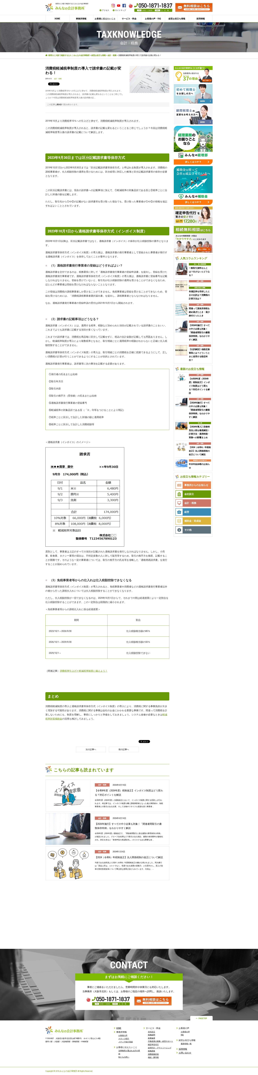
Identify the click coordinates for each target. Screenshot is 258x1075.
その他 (188, 529)
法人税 (200, 423)
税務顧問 (151, 1035)
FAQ (182, 1035)
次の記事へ (91, 749)
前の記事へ (124, 749)
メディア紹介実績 (125, 1042)
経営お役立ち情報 (98, 55)
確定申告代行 (153, 1045)
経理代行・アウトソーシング (159, 1048)
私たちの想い (123, 1057)
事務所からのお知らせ (200, 460)
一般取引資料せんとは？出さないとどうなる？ (199, 271)
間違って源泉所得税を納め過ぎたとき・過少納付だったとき (199, 312)
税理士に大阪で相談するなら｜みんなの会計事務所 (69, 55)
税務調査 (151, 1051)
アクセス (105, 10)
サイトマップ (120, 10)
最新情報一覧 (186, 1044)
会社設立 (189, 494)
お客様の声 (122, 1035)
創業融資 (151, 1038)
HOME (57, 18)
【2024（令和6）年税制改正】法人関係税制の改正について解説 (129, 857)
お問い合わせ (185, 1053)
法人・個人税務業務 (200, 264)
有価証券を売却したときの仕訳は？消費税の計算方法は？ (199, 295)
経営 (186, 512)
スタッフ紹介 (123, 1039)
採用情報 (200, 18)
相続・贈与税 (153, 1057)
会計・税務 (112, 55)
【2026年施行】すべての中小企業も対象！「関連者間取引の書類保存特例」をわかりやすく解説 (128, 826)
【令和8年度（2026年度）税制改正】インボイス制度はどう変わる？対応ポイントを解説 (129, 792)
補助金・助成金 (192, 520)
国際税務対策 (153, 1054)
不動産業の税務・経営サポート (160, 1041)
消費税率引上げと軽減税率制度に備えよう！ (84, 670)
